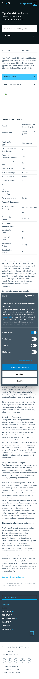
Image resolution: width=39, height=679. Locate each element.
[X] (16, 660)
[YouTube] (29, 660)
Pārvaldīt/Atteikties (26, 360)
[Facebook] (4, 660)
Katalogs (22, 4)
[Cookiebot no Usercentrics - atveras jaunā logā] (28, 296)
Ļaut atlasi (19, 374)
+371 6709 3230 (8, 652)
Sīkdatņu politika (11, 666)
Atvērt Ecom (10, 77)
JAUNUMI (6, 626)
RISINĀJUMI (7, 615)
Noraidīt (19, 381)
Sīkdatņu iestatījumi (12, 672)
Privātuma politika (11, 669)
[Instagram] (22, 660)
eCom (29, 4)
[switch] (34, 339)
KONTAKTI (6, 622)
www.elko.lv (7, 317)
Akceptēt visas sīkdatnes (19, 367)
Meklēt (8, 36)
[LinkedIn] (10, 660)
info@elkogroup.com (10, 654)
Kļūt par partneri (12, 85)
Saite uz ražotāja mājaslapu (13, 577)
